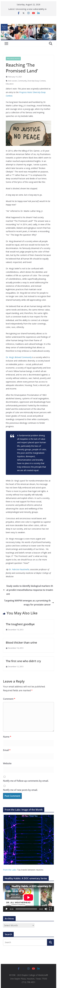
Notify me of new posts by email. (20, 789)
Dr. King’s (19, 357)
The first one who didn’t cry (23, 661)
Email (7, 750)
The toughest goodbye (20, 624)
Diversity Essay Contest (37, 81)
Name (7, 736)
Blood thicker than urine (21, 642)
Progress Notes (13, 59)
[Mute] (46, 909)
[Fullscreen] (50, 909)
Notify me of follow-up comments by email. (26, 780)
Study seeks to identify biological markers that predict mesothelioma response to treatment (29, 589)
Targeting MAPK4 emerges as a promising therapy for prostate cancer (27, 602)
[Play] (6, 909)
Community (22, 81)
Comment (9, 698)
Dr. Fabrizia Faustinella (19, 569)
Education (10, 84)
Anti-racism (12, 81)
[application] (28, 897)
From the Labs (9, 869)
